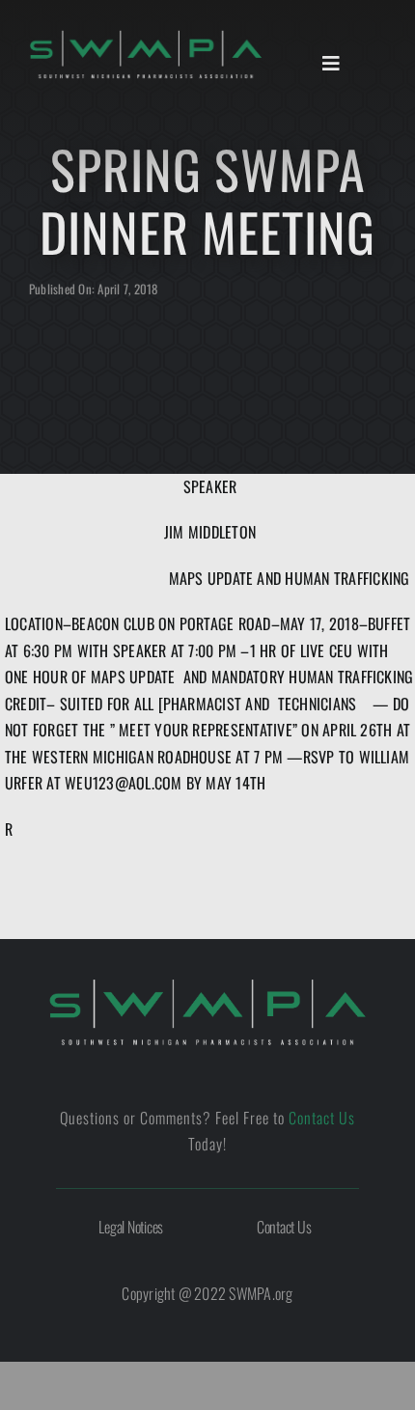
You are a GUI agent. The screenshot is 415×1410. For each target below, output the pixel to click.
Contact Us (322, 1117)
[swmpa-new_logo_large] (207, 985)
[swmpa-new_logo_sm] (146, 36)
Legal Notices (130, 1226)
